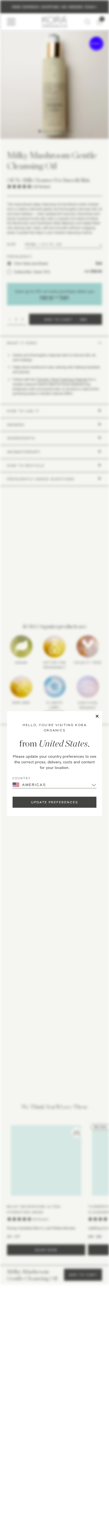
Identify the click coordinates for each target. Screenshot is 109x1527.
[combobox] (13, 1313)
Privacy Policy (33, 1477)
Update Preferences (54, 802)
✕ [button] (97, 716)
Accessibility (77, 1477)
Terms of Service (55, 1477)
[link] (30, 1375)
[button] (54, 1393)
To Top (52, 1490)
